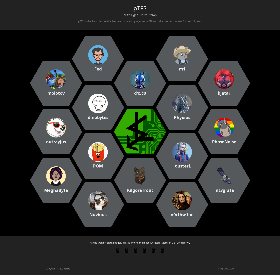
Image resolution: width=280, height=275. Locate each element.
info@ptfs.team (226, 268)
